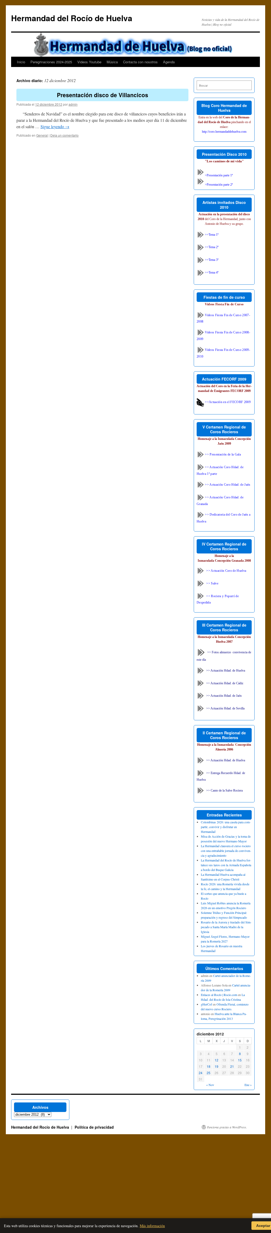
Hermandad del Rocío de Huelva (71, 18)
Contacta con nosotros (140, 61)
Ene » (248, 1085)
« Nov (210, 1085)
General (42, 135)
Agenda (169, 61)
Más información (152, 1225)
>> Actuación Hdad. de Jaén (224, 696)
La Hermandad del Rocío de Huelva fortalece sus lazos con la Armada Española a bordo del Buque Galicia (226, 865)
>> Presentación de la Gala (222, 454)
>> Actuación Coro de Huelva (226, 570)
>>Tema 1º (211, 234)
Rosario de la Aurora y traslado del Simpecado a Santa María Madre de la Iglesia (226, 927)
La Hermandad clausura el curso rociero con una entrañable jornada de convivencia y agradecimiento (226, 850)
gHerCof (206, 1004)
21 (232, 1066)
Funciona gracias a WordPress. (227, 1127)
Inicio (21, 61)
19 (216, 1066)
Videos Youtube (89, 61)
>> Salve (212, 583)
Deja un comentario (64, 135)
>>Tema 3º (211, 260)
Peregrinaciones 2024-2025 (51, 61)
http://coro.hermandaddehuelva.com (224, 131)
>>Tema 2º (211, 247)
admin (73, 104)
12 (216, 1060)
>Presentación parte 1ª (218, 175)
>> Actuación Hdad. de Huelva (225, 670)
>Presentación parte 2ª (218, 184)
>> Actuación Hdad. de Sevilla (225, 708)
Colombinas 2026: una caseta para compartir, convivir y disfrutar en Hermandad (226, 827)
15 (240, 1060)
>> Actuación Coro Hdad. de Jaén (227, 484)
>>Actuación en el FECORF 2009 (227, 402)
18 (208, 1066)
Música (112, 61)
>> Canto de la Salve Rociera (224, 790)
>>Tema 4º (211, 272)
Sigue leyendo (54, 126)
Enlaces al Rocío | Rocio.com (219, 995)
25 (208, 1072)
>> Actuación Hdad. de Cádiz (224, 683)
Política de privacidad (94, 1127)
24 (200, 1072)
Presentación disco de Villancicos (102, 95)
